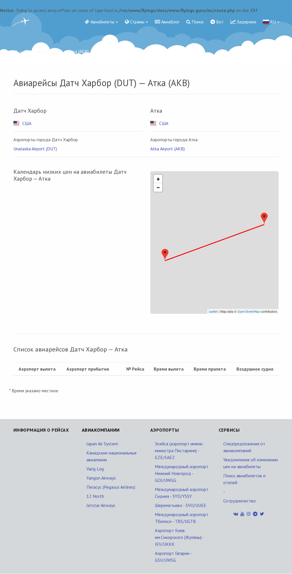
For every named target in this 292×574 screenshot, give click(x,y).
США (26, 123)
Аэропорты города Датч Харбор (45, 139)
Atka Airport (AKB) (167, 148)
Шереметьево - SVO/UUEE (180, 505)
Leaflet (213, 312)
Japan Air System (102, 443)
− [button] (158, 187)
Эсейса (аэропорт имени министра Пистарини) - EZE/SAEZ (178, 450)
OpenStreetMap (248, 312)
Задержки (246, 22)
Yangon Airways (101, 478)
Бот (219, 22)
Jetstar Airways (100, 505)
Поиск (197, 22)
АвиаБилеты (101, 22)
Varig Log (95, 469)
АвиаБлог (169, 22)
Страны (136, 22)
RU (272, 22)
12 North (95, 496)
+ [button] (158, 179)
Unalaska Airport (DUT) (35, 148)
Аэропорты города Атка (174, 139)
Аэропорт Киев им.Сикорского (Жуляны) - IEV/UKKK (179, 537)
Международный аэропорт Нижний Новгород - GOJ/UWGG (181, 473)
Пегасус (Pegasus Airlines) (110, 487)
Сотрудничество (239, 501)
